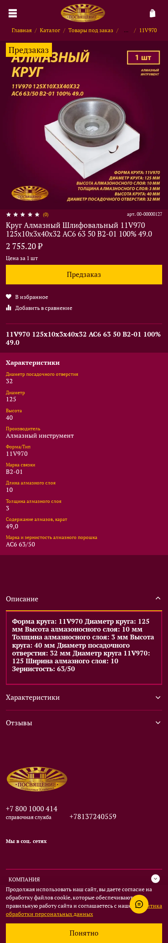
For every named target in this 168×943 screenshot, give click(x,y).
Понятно (84, 933)
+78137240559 (93, 816)
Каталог (50, 30)
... (126, 30)
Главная (22, 30)
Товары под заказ (90, 30)
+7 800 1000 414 (31, 808)
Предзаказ (84, 274)
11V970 (148, 30)
